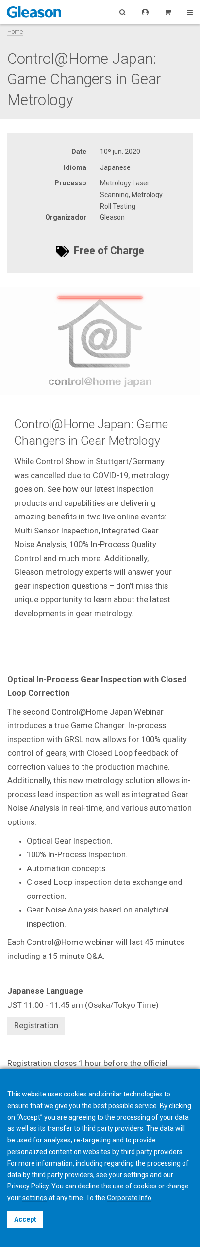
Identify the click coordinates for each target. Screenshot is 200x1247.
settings (34, 1197)
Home (15, 31)
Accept (25, 1219)
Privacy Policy (28, 1186)
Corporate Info (129, 1197)
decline (89, 1186)
